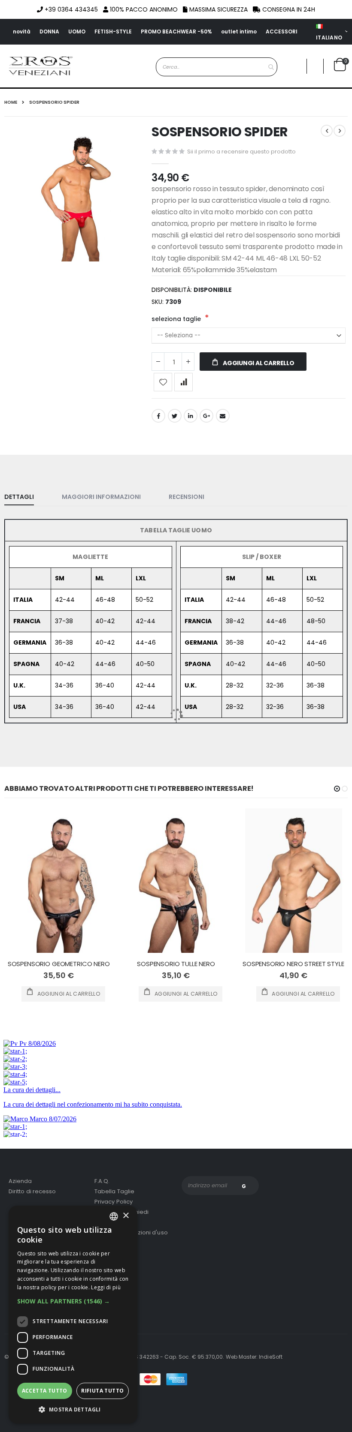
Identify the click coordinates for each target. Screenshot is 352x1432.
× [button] (125, 1216)
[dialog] (73, 1314)
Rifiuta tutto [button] (102, 1390)
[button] (73, 1301)
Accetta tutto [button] (44, 1390)
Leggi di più (106, 1287)
